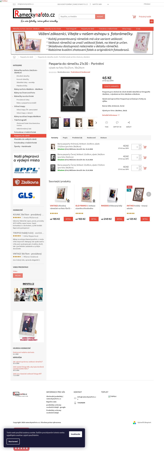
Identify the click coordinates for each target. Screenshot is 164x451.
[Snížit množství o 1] (140, 148)
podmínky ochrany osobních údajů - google (56, 406)
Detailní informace (109, 115)
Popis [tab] (65, 138)
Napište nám (97, 4)
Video (15, 271)
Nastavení (13, 441)
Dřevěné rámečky (23, 76)
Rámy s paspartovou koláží (26, 103)
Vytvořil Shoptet (144, 422)
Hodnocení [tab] (91, 138)
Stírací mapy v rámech (25, 113)
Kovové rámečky (23, 79)
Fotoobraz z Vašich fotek (25, 132)
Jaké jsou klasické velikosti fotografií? (27, 374)
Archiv (18, 275)
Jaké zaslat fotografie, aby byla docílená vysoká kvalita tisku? (28, 368)
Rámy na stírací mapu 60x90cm (27, 116)
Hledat (100, 16)
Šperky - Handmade (22, 146)
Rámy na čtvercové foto (24, 92)
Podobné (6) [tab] (77, 138)
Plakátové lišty (22, 86)
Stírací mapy (19, 106)
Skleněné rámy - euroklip (26, 82)
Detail (68, 219)
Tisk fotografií (20, 120)
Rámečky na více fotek (24, 96)
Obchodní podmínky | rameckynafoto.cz (72, 4)
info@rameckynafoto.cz (86, 398)
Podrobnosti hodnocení (80, 72)
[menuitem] (26, 29)
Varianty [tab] (54, 138)
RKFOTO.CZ (28, 283)
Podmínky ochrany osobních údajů (53, 411)
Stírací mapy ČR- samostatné (27, 110)
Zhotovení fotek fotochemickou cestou (28, 124)
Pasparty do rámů (21, 135)
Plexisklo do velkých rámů (25, 139)
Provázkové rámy (23, 100)
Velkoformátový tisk (24, 129)
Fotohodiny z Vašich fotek (25, 142)
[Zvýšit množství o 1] (140, 145)
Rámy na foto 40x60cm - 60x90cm (28, 89)
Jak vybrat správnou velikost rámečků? (28, 362)
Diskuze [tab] (104, 138)
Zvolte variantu (111, 86)
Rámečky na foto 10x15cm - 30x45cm (26, 71)
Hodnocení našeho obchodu (23, 352)
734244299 (81, 403)
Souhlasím (75, 434)
